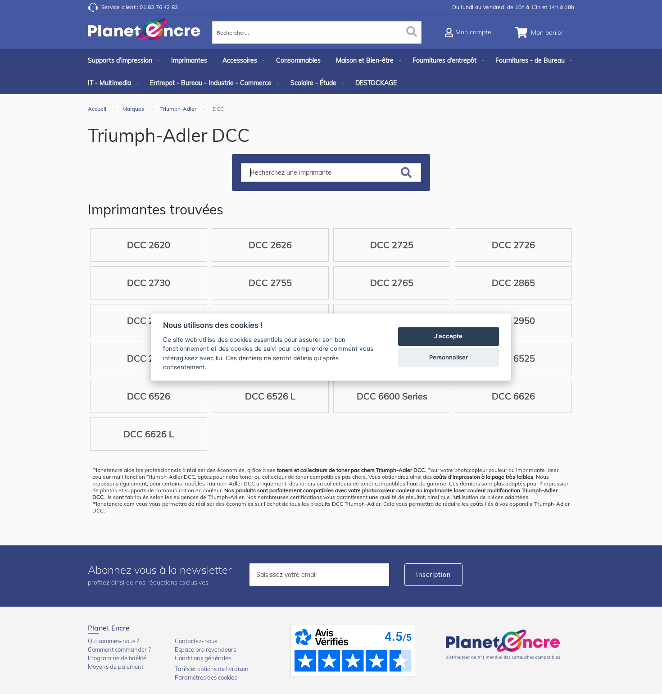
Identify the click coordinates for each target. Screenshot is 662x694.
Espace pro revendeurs (205, 649)
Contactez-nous (196, 640)
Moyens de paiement (115, 666)
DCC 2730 (148, 282)
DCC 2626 (270, 244)
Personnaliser (448, 357)
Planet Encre (504, 643)
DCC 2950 (513, 320)
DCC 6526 (148, 396)
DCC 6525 (513, 358)
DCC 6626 (513, 396)
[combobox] (317, 32)
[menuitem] (121, 60)
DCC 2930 (148, 320)
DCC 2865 (513, 282)
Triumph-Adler (179, 108)
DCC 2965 (148, 358)
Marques (133, 108)
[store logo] (144, 33)
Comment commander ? (119, 649)
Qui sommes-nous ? (113, 640)
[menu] (331, 71)
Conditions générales (203, 658)
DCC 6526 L (270, 396)
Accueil (98, 108)
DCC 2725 (391, 244)
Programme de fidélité (117, 658)
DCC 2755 (270, 282)
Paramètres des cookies (206, 677)
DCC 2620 (148, 244)
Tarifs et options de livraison (212, 668)
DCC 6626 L (148, 434)
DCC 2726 (513, 244)
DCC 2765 (391, 282)
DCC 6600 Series (392, 396)
